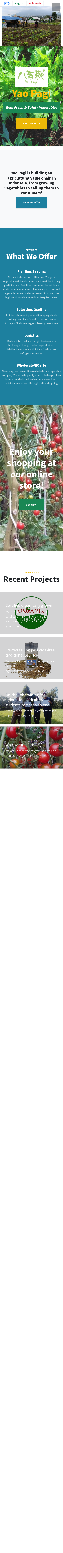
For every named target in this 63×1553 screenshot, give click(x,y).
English (19, 3)
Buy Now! (31, 504)
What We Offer (31, 202)
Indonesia (35, 3)
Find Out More (31, 123)
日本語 (6, 3)
